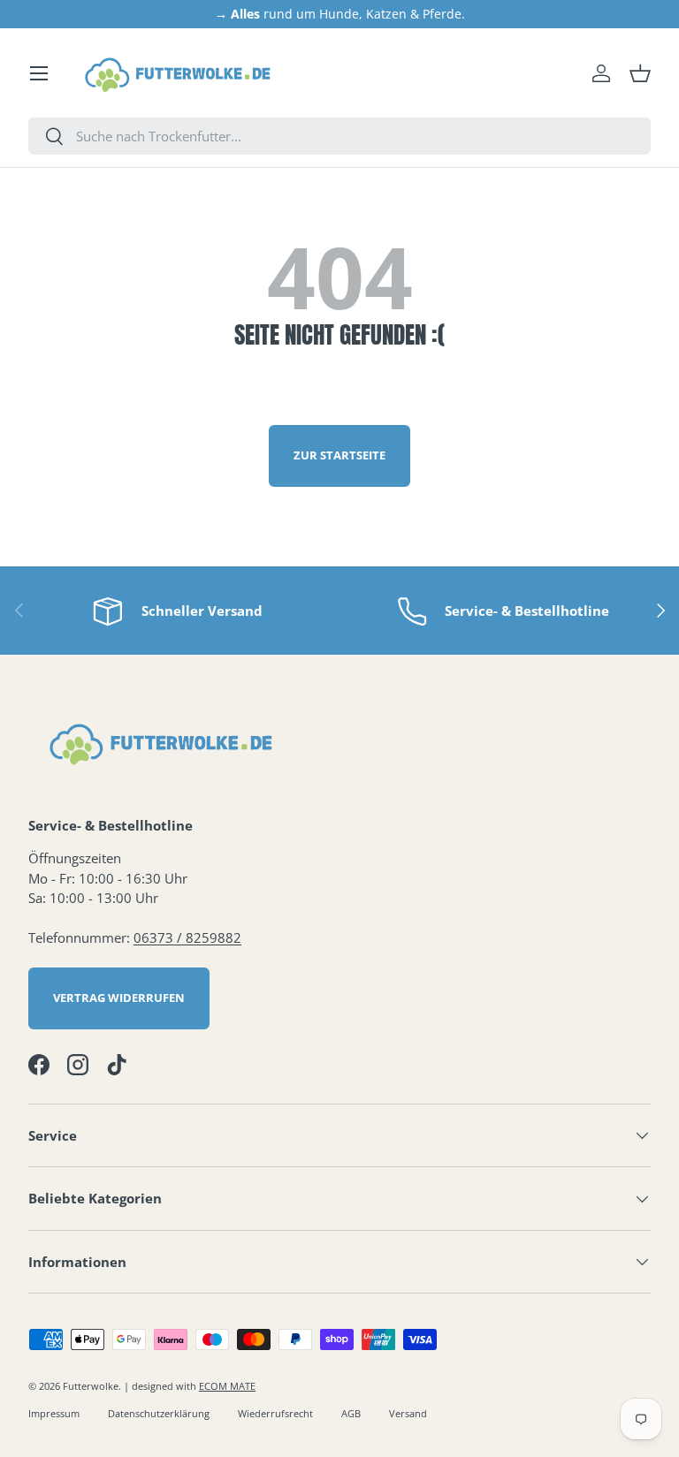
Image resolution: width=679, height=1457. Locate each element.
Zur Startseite (339, 455)
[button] (640, 73)
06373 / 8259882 (187, 937)
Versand (408, 1413)
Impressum (54, 1413)
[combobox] (339, 136)
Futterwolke (90, 1385)
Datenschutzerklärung (159, 1413)
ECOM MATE (227, 1385)
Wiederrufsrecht (275, 1413)
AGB (351, 1413)
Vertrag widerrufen (119, 997)
